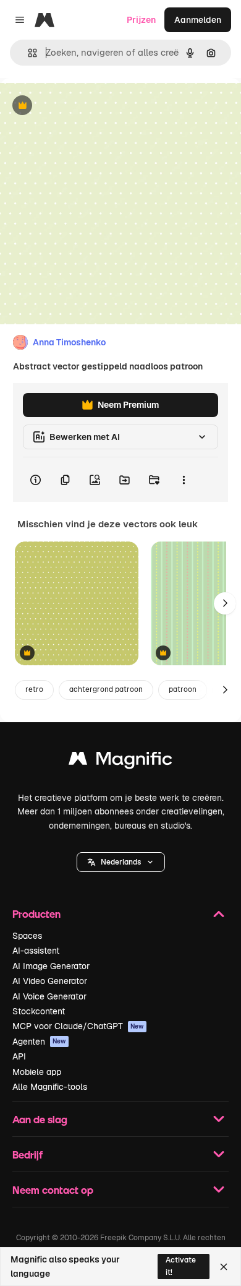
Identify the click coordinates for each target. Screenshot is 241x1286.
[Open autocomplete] (27, 53)
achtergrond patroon (106, 689)
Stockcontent (38, 1011)
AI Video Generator (49, 980)
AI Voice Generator (49, 996)
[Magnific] (120, 761)
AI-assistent (35, 950)
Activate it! (181, 1266)
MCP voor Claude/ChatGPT (78, 1026)
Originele (81, 106)
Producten (36, 913)
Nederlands (121, 862)
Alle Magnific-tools (49, 1086)
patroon (183, 689)
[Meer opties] (183, 479)
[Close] (223, 1266)
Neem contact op (52, 1189)
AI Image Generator (51, 966)
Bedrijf (27, 1154)
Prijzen (141, 19)
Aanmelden (197, 19)
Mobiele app (36, 1071)
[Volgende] (225, 603)
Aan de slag (39, 1119)
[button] (121, 862)
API (19, 1056)
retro (34, 689)
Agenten (39, 1041)
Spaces (27, 935)
